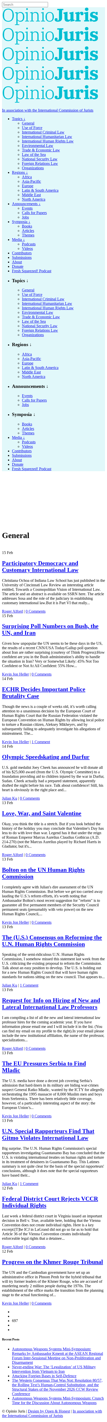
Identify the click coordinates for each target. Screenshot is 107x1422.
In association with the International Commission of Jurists (47, 110)
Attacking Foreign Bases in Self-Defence (44, 1376)
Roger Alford (12, 611)
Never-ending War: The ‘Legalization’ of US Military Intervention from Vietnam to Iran (54, 1369)
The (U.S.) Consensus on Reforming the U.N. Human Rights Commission (52, 940)
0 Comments (36, 611)
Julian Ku (9, 798)
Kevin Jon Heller (15, 674)
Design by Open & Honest (49, 1411)
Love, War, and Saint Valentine (41, 813)
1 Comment (41, 742)
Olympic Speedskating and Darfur (46, 757)
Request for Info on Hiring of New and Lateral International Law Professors (51, 1003)
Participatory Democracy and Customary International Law (40, 566)
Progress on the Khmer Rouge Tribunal (52, 1262)
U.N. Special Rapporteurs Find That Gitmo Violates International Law (48, 1134)
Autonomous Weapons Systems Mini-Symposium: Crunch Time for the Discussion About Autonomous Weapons (58, 1400)
